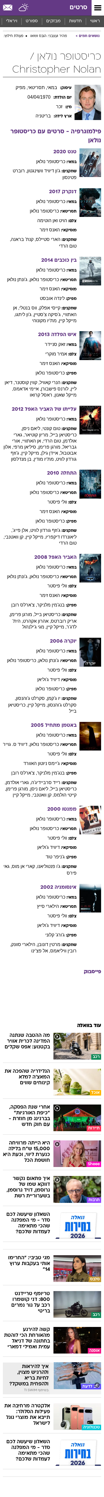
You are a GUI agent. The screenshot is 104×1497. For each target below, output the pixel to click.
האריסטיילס (48, 239)
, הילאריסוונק (24, 944)
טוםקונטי (51, 428)
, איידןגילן (50, 453)
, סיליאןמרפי (25, 447)
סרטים (78, 8)
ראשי (95, 21)
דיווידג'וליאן (48, 679)
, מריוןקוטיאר (38, 434)
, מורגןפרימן (50, 447)
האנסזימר (50, 229)
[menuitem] (75, 21)
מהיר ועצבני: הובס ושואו (48, 36)
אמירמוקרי (56, 353)
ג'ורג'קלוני (55, 934)
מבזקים (53, 21)
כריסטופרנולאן (50, 161)
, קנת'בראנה (23, 239)
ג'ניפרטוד (55, 856)
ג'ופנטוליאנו (48, 866)
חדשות (75, 21)
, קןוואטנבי (15, 536)
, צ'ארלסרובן (24, 604)
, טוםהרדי (53, 440)
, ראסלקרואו (42, 394)
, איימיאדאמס (27, 388)
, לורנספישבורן (56, 388)
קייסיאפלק (49, 307)
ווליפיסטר (57, 501)
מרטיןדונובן (49, 944)
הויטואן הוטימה (52, 220)
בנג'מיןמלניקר (51, 604)
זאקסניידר (55, 344)
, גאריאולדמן (18, 782)
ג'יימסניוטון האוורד (41, 763)
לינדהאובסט (52, 298)
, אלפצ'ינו (40, 950)
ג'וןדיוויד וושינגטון (43, 170)
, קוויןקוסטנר (27, 382)
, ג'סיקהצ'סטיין (48, 314)
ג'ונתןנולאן (48, 660)
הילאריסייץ (48, 906)
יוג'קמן (53, 698)
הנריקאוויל (50, 382)
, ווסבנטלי (29, 307)
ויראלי (11, 21)
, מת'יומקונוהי (45, 320)
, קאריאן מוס (24, 866)
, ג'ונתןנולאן (18, 279)
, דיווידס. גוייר (16, 744)
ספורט (32, 21)
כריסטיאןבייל (47, 614)
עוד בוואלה (89, 1025)
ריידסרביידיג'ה (45, 782)
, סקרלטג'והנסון (31, 698)
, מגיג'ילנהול (34, 626)
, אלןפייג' (21, 530)
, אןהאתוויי (32, 440)
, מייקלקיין (31, 453)
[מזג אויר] (24, 7)
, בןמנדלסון (22, 459)
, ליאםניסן (32, 428)
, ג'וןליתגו (24, 314)
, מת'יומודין (45, 459)
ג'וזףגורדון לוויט (45, 530)
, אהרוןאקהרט (37, 621)
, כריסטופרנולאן (22, 660)
